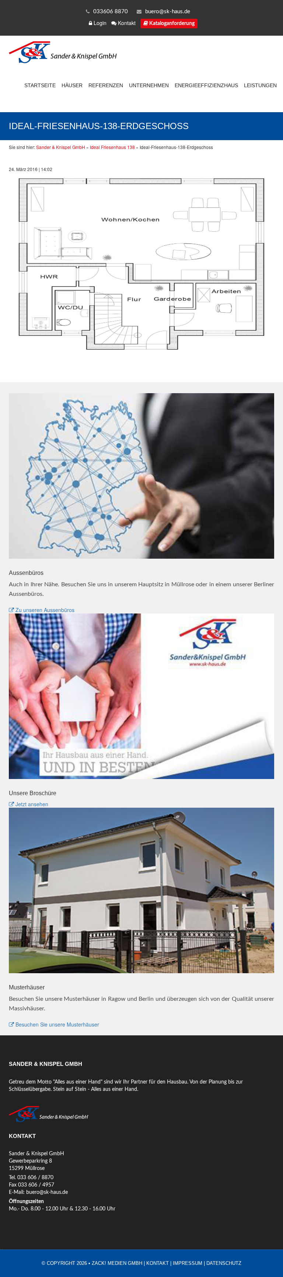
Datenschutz (223, 1263)
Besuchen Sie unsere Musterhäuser (56, 1024)
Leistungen (260, 85)
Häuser (72, 85)
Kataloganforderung (171, 23)
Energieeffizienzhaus (206, 85)
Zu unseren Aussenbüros (44, 609)
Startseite (40, 85)
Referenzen (105, 85)
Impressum (187, 1263)
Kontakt (126, 22)
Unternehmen (149, 85)
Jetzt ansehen (31, 804)
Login (99, 22)
